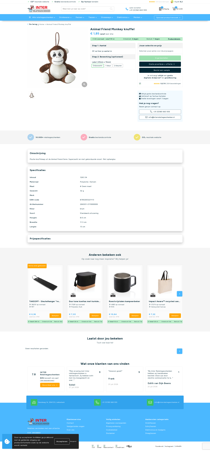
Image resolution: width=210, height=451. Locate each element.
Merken (137, 17)
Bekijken (55, 316)
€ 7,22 (154, 315)
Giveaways (106, 17)
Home (41, 24)
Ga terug (33, 24)
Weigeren (73, 441)
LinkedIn (178, 446)
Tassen (91, 17)
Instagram (169, 446)
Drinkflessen (150, 423)
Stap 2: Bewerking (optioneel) (107, 57)
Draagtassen (150, 433)
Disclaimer (110, 433)
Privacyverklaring (113, 426)
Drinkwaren (64, 17)
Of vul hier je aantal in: (102, 51)
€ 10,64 (114, 315)
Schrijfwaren (150, 426)
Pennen (79, 17)
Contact (70, 423)
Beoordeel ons (48, 385)
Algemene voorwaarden (116, 423)
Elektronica (122, 17)
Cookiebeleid (111, 430)
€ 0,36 (34, 315)
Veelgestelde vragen (75, 426)
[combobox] (85, 9)
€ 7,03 (74, 315)
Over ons (70, 430)
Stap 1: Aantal (99, 45)
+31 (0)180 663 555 (138, 10)
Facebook (160, 446)
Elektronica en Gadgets (155, 430)
